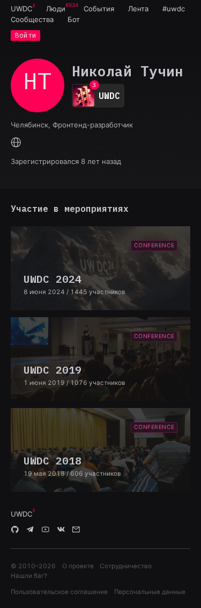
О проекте (78, 566)
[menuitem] (21, 8)
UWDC (21, 8)
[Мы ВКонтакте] (61, 530)
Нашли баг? (29, 576)
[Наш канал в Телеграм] (30, 530)
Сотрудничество (126, 566)
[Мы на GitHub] (15, 530)
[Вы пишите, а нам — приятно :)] (76, 530)
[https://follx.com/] (16, 143)
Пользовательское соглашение (59, 592)
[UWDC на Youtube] (45, 530)
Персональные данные (149, 592)
